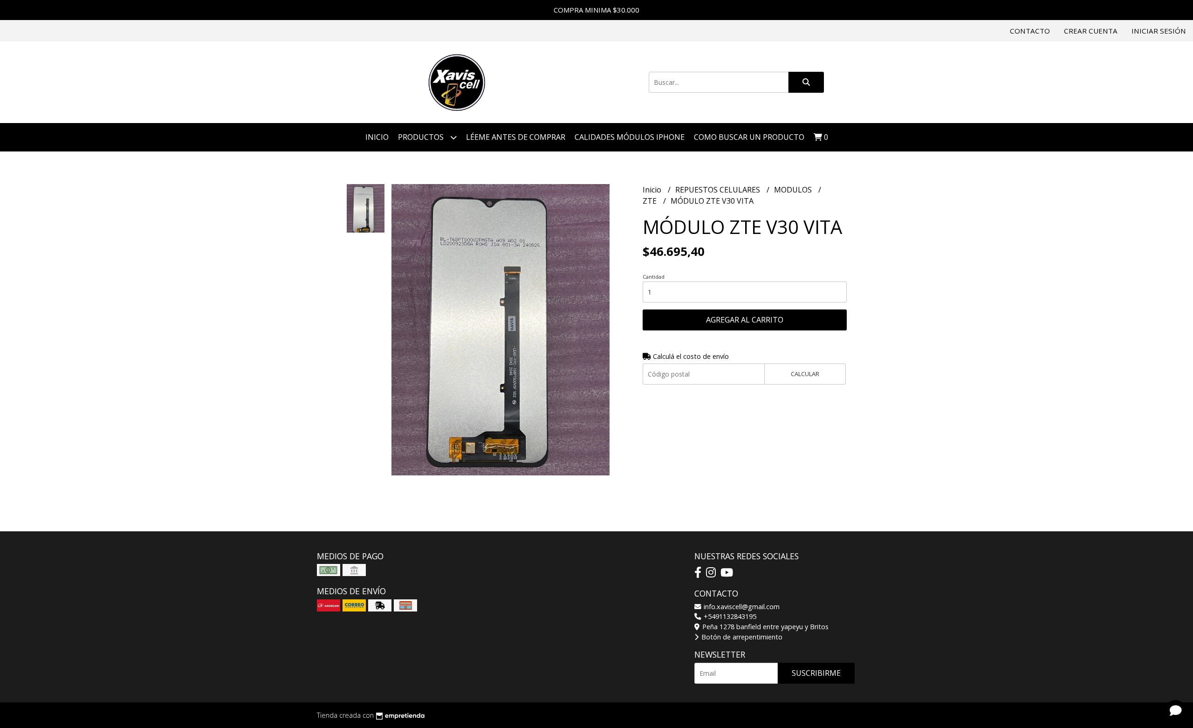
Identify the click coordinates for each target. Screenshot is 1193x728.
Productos (422, 137)
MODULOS (794, 190)
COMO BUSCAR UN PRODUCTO (749, 137)
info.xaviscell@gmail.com (741, 606)
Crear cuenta (1091, 30)
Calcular (805, 374)
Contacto (1030, 30)
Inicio (377, 137)
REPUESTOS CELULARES (718, 190)
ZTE (650, 201)
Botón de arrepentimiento (740, 636)
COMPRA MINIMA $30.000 (596, 9)
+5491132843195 (729, 616)
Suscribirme (816, 673)
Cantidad (654, 276)
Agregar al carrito (744, 320)
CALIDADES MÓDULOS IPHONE (630, 137)
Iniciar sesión (1158, 30)
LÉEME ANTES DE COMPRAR (515, 137)
